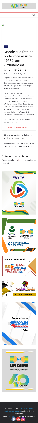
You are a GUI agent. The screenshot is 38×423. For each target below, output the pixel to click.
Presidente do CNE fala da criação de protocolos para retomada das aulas (19, 145)
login (20, 160)
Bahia (6, 47)
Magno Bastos (24, 74)
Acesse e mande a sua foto (17, 127)
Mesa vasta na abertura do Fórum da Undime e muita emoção (19, 136)
